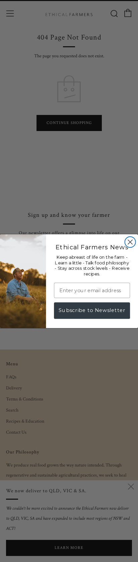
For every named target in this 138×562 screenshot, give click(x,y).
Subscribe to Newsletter (92, 310)
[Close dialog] (130, 242)
